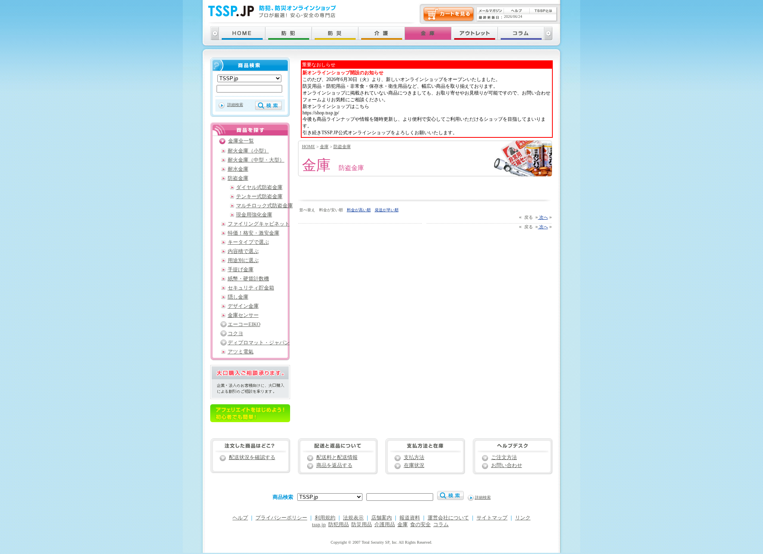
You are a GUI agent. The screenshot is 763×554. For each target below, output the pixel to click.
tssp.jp (319, 524)
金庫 (324, 146)
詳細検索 (235, 104)
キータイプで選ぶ (248, 242)
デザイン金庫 (243, 306)
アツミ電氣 (241, 352)
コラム (441, 524)
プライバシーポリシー (281, 518)
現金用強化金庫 (254, 215)
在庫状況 (414, 465)
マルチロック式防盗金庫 (264, 205)
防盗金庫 (342, 146)
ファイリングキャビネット (259, 224)
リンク (523, 518)
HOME (308, 146)
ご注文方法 (504, 457)
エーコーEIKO (244, 324)
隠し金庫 (238, 297)
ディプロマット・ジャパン (259, 343)
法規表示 (353, 518)
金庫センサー (243, 315)
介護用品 (384, 524)
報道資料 (409, 518)
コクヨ (235, 333)
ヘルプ (240, 518)
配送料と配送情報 (337, 457)
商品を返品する (334, 465)
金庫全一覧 (241, 141)
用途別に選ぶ (243, 260)
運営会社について (448, 518)
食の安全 (420, 524)
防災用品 (361, 524)
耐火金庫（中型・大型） (256, 160)
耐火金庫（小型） (248, 151)
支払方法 (414, 457)
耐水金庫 (238, 169)
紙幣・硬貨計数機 (248, 279)
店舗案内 (381, 518)
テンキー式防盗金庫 (259, 196)
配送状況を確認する (252, 457)
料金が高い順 (359, 210)
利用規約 (325, 518)
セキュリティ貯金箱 (251, 288)
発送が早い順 (387, 210)
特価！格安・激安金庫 (253, 233)
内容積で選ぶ (243, 251)
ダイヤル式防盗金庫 (259, 187)
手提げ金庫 (241, 269)
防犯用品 (338, 524)
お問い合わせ (506, 465)
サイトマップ (491, 518)
